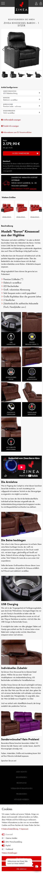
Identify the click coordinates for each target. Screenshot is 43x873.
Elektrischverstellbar (11, 413)
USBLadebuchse (11, 343)
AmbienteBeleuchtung (32, 378)
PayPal (8, 845)
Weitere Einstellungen (9, 853)
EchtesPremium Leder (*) (32, 343)
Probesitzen (21, 794)
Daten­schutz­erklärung (11, 829)
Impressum (24, 829)
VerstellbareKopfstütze (32, 413)
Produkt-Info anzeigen (11, 126)
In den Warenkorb (20, 153)
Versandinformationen (21, 788)
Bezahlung (21, 783)
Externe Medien (11, 838)
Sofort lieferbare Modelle (23, 188)
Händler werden (21, 799)
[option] (7, 210)
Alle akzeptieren (21, 858)
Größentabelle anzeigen (12, 120)
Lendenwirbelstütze (11, 378)
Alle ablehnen (21, 869)
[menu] (3, 3)
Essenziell (9, 834)
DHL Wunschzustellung (14, 842)
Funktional (9, 849)
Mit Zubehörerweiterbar (11, 448)
